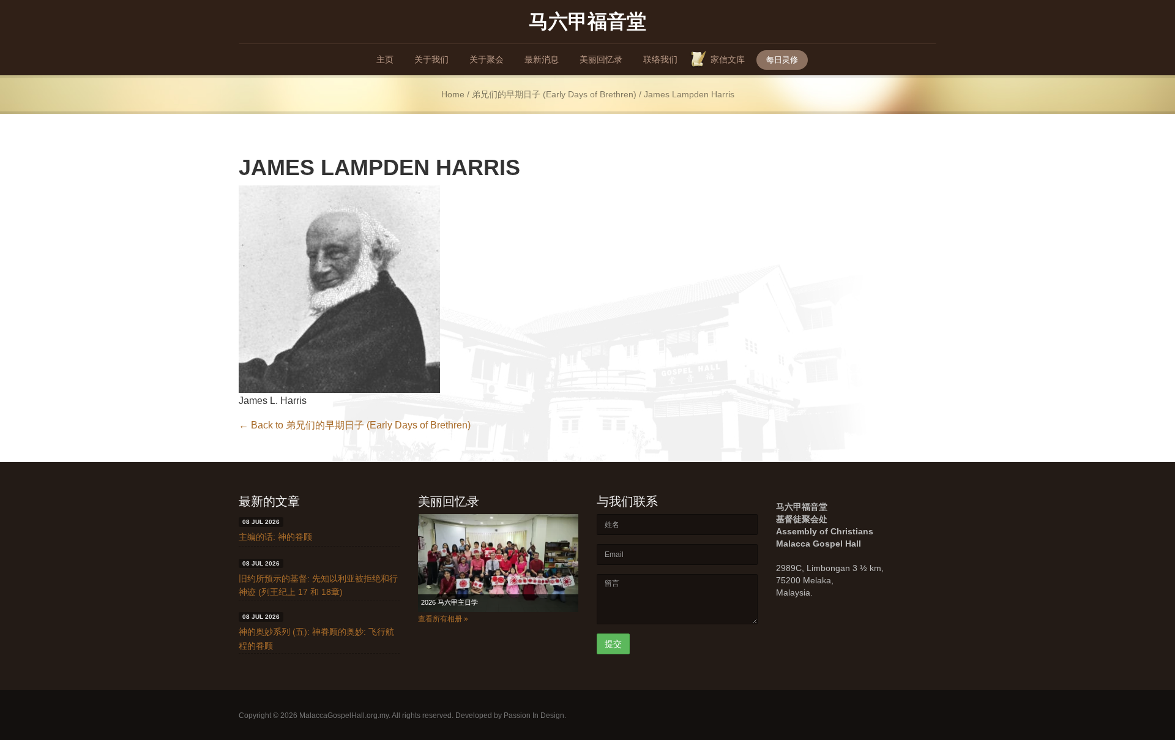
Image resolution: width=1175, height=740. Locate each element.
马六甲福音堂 (587, 20)
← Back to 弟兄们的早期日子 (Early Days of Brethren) (355, 425)
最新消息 (541, 59)
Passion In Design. (535, 715)
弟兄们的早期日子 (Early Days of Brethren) (554, 94)
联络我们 (660, 59)
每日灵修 (782, 59)
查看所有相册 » (443, 619)
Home (452, 94)
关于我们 (431, 59)
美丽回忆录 (601, 59)
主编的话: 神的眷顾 (275, 537)
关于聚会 (486, 59)
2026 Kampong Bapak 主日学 (465, 602)
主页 (385, 59)
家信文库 (728, 59)
